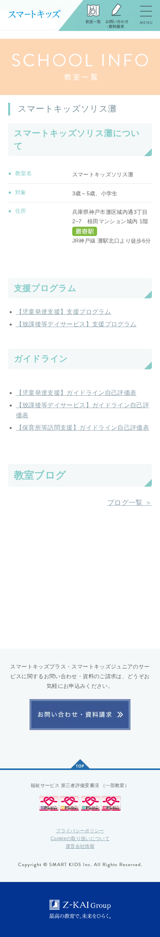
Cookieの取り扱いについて (80, 838)
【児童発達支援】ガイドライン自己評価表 (76, 392)
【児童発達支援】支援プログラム (63, 311)
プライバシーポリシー (80, 831)
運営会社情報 (80, 846)
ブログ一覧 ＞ (129, 502)
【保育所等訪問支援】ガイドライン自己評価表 (83, 427)
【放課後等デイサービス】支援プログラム (76, 324)
